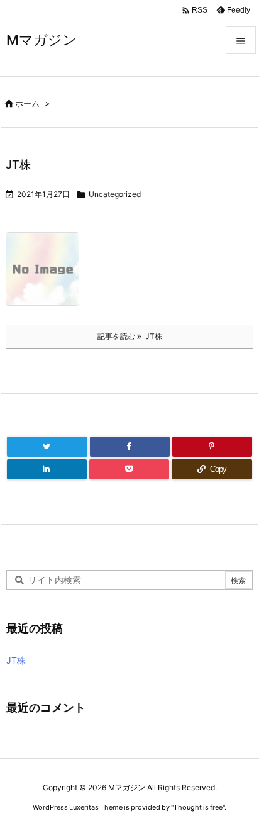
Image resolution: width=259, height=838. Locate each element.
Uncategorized (115, 194)
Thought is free (198, 807)
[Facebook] (130, 447)
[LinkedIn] (47, 469)
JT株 (18, 164)
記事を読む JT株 (129, 336)
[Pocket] (129, 469)
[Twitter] (47, 447)
